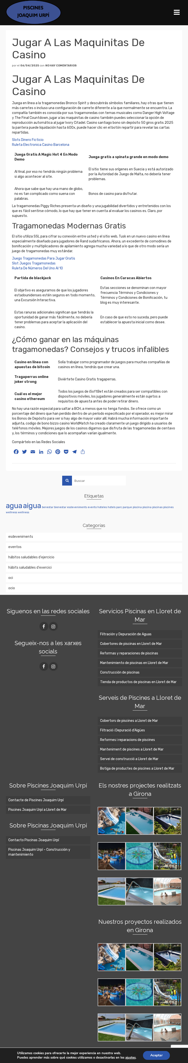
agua (14, 505)
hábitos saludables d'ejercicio (31, 557)
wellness (11, 512)
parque (127, 507)
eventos (15, 547)
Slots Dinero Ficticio (28, 140)
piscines (168, 507)
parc (119, 507)
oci (10, 578)
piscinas (157, 507)
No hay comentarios (61, 65)
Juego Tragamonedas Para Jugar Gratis (43, 258)
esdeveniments (77, 507)
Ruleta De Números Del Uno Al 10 (37, 268)
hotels (112, 507)
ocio (11, 588)
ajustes (130, 1057)
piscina (137, 507)
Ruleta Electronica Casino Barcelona (40, 145)
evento (92, 507)
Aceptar (156, 1055)
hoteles (102, 507)
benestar (47, 507)
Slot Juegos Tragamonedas (34, 263)
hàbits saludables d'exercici (30, 567)
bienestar (60, 507)
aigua (32, 505)
